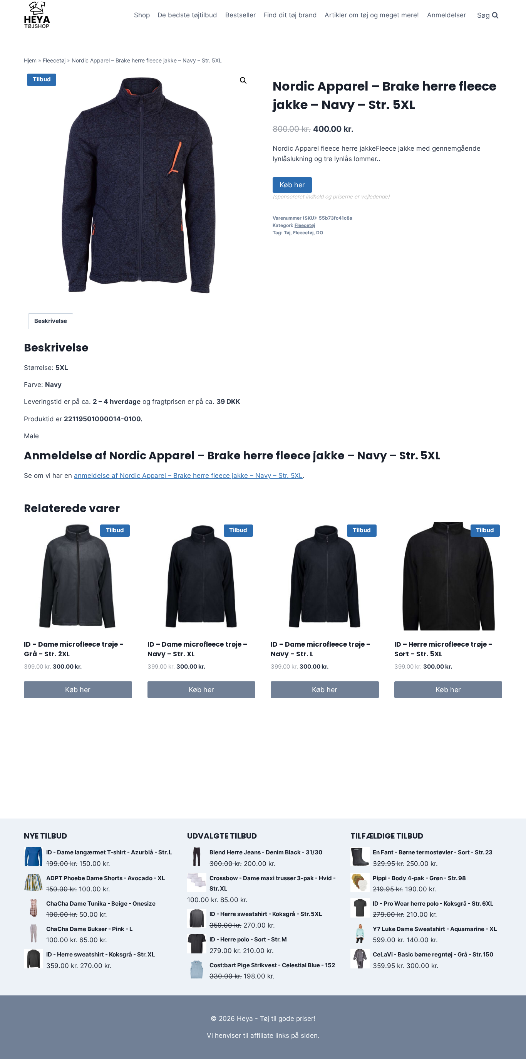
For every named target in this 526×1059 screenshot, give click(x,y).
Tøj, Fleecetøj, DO (303, 232)
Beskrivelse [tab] (50, 320)
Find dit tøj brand (290, 15)
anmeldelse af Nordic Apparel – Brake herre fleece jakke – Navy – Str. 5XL (188, 475)
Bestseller (240, 15)
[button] (243, 80)
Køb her (292, 185)
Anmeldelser (446, 15)
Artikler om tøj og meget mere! (372, 15)
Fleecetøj (54, 60)
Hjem (30, 60)
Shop (142, 15)
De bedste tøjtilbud (187, 15)
